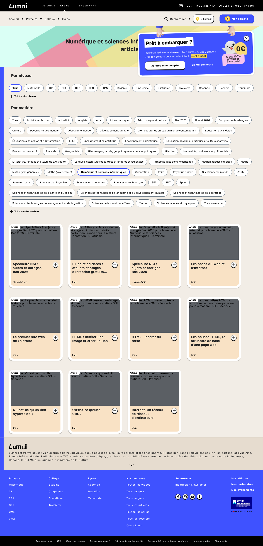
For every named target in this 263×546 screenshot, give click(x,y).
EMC (72, 140)
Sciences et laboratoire (90, 182)
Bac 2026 (180, 120)
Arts (98, 120)
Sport (183, 182)
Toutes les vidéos (138, 484)
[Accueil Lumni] (18, 5)
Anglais (82, 120)
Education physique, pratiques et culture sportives (197, 140)
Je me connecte (202, 64)
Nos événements (242, 489)
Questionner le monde (215, 171)
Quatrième (164, 87)
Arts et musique (119, 120)
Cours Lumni (134, 525)
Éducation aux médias (218, 130)
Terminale (244, 87)
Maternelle (33, 87)
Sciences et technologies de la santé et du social (42, 192)
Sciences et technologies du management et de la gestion (47, 203)
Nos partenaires (242, 484)
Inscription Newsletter (190, 484)
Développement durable (114, 130)
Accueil (14, 18)
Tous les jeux (135, 498)
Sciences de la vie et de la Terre (111, 203)
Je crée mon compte (165, 65)
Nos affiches (240, 478)
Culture (16, 130)
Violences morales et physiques (176, 203)
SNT (168, 182)
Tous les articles (137, 504)
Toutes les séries (137, 511)
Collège (50, 18)
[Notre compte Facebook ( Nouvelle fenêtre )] (199, 496)
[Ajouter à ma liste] (55, 265)
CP (51, 87)
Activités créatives (38, 120)
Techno (143, 203)
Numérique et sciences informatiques (103, 171)
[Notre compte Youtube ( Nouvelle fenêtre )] (192, 496)
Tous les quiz (135, 491)
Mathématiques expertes (217, 161)
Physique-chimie (183, 171)
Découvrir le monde (79, 130)
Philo (161, 171)
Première (224, 87)
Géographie (72, 151)
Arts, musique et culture (152, 120)
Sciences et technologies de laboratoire (197, 192)
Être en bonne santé (24, 151)
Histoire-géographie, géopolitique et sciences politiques (122, 151)
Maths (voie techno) (60, 171)
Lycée (66, 18)
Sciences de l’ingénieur (53, 182)
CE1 (64, 87)
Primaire (31, 18)
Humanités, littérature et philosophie (205, 151)
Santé (241, 171)
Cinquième (142, 87)
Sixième (122, 87)
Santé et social (21, 182)
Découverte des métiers (44, 130)
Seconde (204, 87)
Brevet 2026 (202, 120)
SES (154, 182)
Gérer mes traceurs (75, 541)
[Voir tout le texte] (131, 465)
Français (51, 151)
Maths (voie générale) (25, 171)
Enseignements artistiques (141, 140)
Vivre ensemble (213, 203)
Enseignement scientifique (100, 140)
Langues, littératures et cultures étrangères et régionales (109, 161)
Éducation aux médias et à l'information (36, 140)
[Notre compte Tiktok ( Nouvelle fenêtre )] (178, 496)
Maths (244, 161)
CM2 (105, 87)
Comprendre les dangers (233, 120)
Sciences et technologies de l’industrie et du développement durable (122, 192)
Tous (15, 87)
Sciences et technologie (128, 182)
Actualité (63, 120)
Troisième (184, 87)
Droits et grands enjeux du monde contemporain (167, 130)
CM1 (91, 87)
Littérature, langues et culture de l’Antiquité (39, 161)
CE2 (77, 87)
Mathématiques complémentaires (172, 161)
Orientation (142, 171)
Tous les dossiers (138, 518)
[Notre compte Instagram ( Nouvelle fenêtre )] (185, 496)
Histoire (169, 151)
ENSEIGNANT (87, 6)
